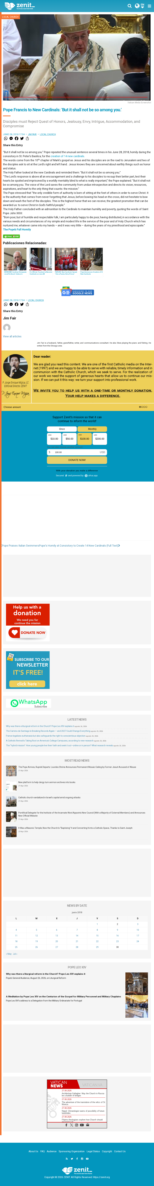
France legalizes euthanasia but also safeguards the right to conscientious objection (45, 736)
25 (16, 947)
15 (97, 935)
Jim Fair (32, 134)
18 (16, 941)
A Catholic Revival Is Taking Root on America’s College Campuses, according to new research (50, 740)
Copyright (107, 1151)
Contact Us (120, 1151)
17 (138, 935)
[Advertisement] (77, 521)
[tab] (62, 1084)
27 (56, 947)
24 (138, 941)
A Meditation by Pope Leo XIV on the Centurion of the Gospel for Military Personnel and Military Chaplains (63, 996)
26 (36, 947)
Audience (52, 1151)
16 (117, 935)
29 (97, 947)
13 (56, 935)
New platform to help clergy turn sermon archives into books (46, 782)
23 (117, 941)
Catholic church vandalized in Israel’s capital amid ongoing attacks (49, 797)
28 (77, 947)
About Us (33, 1151)
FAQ (42, 1151)
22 (97, 941)
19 (36, 941)
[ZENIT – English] (43, 6)
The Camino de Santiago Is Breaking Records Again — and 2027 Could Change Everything (48, 731)
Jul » (15, 954)
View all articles (12, 336)
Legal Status (93, 1151)
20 (56, 941)
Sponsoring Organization (72, 1151)
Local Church (10, 17)
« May (9, 954)
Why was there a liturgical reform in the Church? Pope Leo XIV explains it (40, 726)
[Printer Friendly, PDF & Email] (11, 236)
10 (138, 930)
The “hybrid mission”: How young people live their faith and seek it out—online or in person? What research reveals (59, 745)
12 (36, 935)
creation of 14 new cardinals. (68, 156)
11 (16, 935)
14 (77, 935)
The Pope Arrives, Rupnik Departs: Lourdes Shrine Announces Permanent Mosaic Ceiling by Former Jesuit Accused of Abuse (77, 767)
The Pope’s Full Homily (17, 229)
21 (77, 941)
